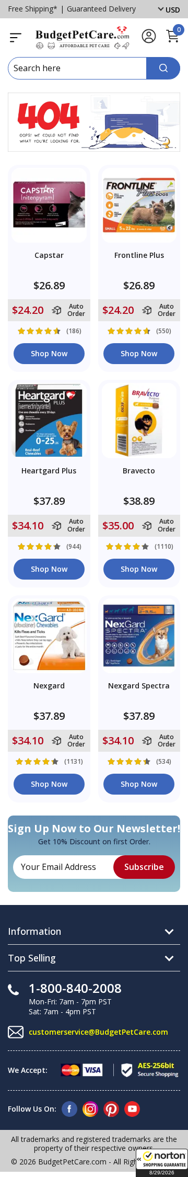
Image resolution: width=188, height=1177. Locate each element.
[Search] (163, 68)
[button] (162, 1163)
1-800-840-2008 (75, 988)
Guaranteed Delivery (101, 9)
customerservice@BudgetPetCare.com (98, 1032)
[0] (172, 41)
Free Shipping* (32, 9)
